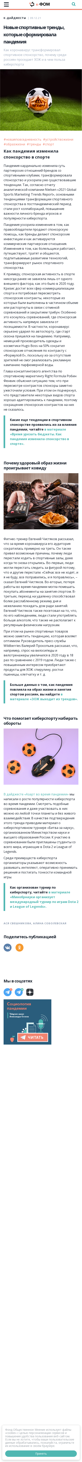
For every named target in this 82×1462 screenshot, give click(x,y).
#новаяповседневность (23, 139)
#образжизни (15, 144)
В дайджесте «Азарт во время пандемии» (36, 794)
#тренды (34, 144)
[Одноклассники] (19, 948)
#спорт (48, 144)
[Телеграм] (8, 992)
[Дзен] (30, 992)
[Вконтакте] (8, 948)
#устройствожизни (58, 139)
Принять (41, 1453)
